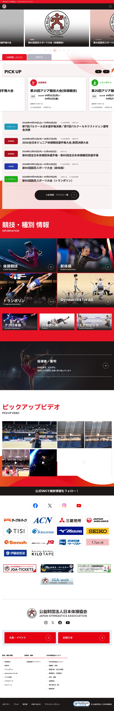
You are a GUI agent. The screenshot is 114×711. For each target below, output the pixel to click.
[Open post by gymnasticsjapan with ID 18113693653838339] (70, 434)
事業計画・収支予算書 (56, 670)
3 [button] (54, 50)
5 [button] (63, 50)
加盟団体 (52, 681)
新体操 (6, 666)
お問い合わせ (36, 704)
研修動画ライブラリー (34, 662)
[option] (57, 28)
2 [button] (50, 50)
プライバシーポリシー (52, 704)
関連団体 (52, 689)
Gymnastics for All (10, 673)
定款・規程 (52, 677)
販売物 (25, 704)
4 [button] (59, 50)
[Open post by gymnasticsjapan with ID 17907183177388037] (43, 462)
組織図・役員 (53, 666)
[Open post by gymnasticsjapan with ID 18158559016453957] (98, 434)
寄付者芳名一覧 (54, 685)
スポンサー (6, 704)
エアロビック (8, 681)
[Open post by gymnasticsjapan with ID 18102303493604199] (84, 462)
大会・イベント (17, 638)
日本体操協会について (56, 662)
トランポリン (8, 670)
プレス (16, 704)
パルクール (8, 685)
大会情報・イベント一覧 (57, 195)
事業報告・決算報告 (55, 673)
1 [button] (45, 50)
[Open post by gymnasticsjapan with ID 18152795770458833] (15, 462)
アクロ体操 (8, 677)
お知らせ (68, 638)
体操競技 (7, 662)
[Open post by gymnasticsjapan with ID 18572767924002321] (29, 434)
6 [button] (68, 50)
